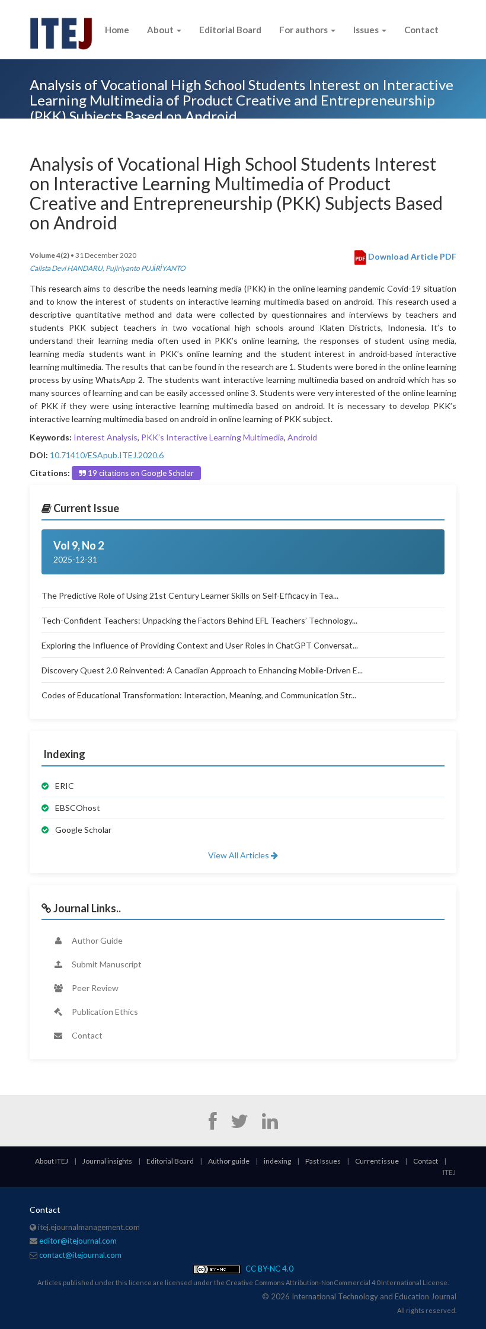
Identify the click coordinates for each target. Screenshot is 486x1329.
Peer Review (94, 988)
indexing (277, 1161)
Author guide (229, 1161)
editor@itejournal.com (78, 1240)
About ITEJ (51, 1161)
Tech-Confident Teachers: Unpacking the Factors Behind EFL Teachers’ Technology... (199, 620)
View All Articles (239, 855)
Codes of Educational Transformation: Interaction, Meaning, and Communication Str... (198, 695)
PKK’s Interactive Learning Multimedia (212, 437)
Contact (421, 29)
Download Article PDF (411, 256)
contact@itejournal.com (80, 1255)
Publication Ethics (104, 1012)
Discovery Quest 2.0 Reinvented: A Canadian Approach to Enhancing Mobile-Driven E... (202, 670)
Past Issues (323, 1161)
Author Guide (96, 940)
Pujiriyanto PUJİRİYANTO (145, 268)
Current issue (377, 1161)
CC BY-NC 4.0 (268, 1268)
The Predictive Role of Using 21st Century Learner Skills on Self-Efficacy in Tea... (189, 595)
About (161, 29)
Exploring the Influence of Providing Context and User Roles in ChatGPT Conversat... (199, 645)
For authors (304, 29)
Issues (367, 29)
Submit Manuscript (106, 964)
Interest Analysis (105, 437)
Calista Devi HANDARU (66, 268)
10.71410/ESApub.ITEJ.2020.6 (107, 455)
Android (302, 437)
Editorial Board (230, 29)
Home (117, 29)
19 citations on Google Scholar (140, 473)
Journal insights (107, 1161)
